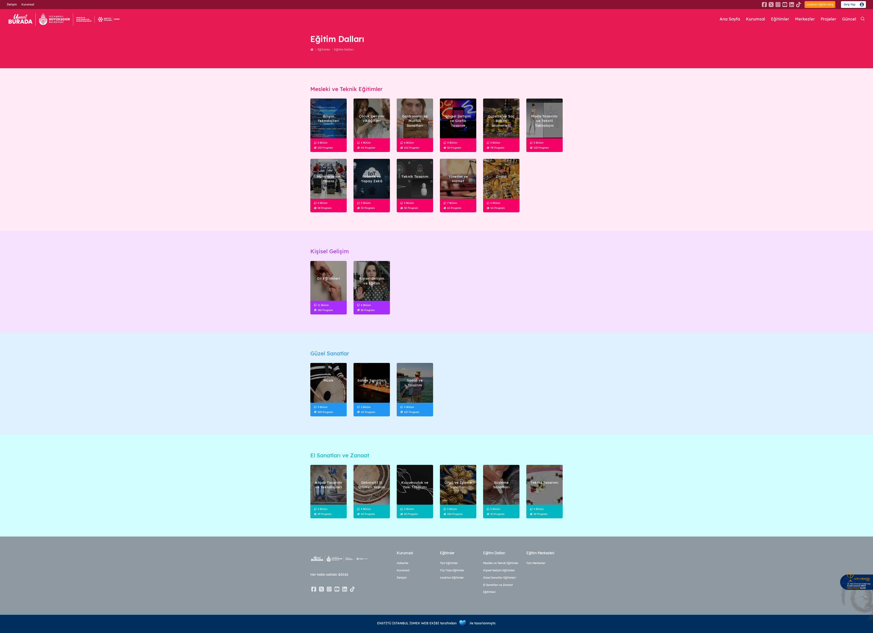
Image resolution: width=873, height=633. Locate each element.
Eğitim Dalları (344, 49)
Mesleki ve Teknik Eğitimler (500, 563)
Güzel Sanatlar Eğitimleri (499, 577)
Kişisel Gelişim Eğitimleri (499, 570)
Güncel (849, 19)
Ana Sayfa (730, 19)
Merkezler (805, 19)
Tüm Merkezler (535, 563)
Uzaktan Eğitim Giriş (819, 4)
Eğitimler (780, 19)
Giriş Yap (849, 4)
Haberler (403, 563)
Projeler (828, 19)
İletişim (12, 4)
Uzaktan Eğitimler (452, 577)
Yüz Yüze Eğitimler (452, 570)
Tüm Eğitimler (449, 563)
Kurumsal (27, 4)
